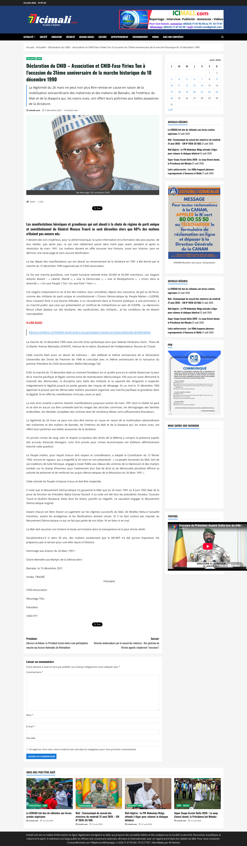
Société (43, 37)
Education (56, 37)
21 (202, 91)
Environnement (140, 37)
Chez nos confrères (173, 37)
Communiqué (84, 805)
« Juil (170, 109)
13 (194, 85)
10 (171, 85)
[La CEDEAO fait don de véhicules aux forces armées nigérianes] (49, 793)
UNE (39, 58)
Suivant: (126, 643)
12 (187, 85)
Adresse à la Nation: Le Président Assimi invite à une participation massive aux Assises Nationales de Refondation (90, 332)
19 (187, 91)
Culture (102, 37)
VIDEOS (155, 37)
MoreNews (158, 842)
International (35, 805)
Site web (30, 738)
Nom (29, 715)
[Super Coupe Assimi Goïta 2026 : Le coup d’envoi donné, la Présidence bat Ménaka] (197, 793)
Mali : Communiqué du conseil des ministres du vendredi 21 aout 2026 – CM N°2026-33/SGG (97, 816)
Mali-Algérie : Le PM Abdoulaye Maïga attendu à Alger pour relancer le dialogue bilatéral (146, 816)
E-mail (30, 726)
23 (217, 91)
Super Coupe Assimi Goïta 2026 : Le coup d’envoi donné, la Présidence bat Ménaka (196, 814)
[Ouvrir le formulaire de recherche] (222, 37)
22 (209, 91)
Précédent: (57, 643)
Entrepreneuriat (119, 37)
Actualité (28, 37)
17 (171, 91)
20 (194, 91)
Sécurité (70, 37)
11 (179, 85)
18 (179, 91)
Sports (186, 805)
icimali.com (34, 110)
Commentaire (34, 672)
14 (202, 85)
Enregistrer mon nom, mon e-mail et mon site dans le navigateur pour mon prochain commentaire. (83, 749)
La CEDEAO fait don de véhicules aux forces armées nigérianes (49, 814)
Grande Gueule (86, 37)
